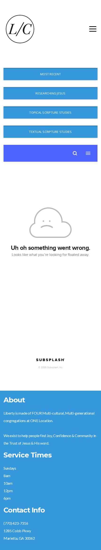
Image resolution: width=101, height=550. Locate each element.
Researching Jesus (50, 93)
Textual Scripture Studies (50, 132)
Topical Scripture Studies (50, 112)
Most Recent (50, 74)
